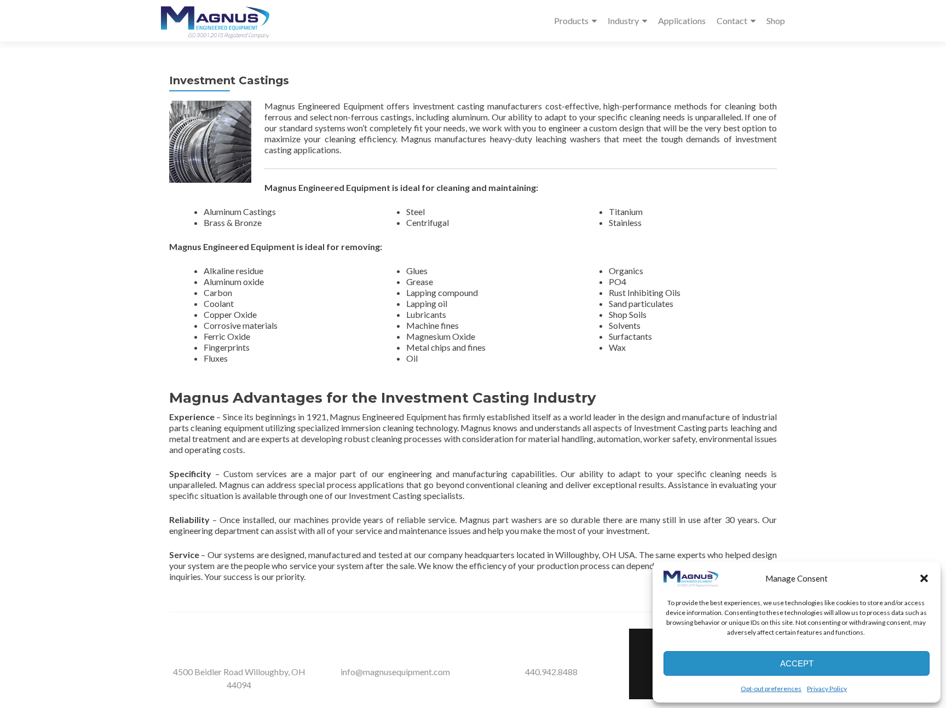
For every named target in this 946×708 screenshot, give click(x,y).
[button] (924, 578)
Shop (775, 20)
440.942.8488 (551, 671)
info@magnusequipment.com (395, 671)
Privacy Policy (827, 688)
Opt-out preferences (771, 688)
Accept (797, 663)
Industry (623, 20)
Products (571, 20)
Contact (732, 20)
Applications (682, 20)
